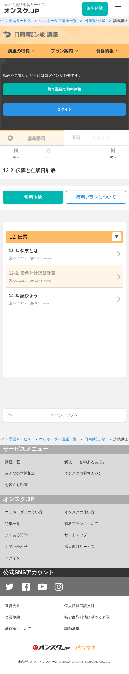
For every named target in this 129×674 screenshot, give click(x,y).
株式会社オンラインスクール (38, 661)
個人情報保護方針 (79, 606)
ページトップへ (64, 415)
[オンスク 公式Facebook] (26, 587)
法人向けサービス (79, 546)
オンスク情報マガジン (83, 473)
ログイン (64, 109)
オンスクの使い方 (79, 512)
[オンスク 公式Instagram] (59, 587)
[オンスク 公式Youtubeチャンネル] (42, 587)
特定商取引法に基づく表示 (87, 617)
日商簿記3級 (36, 34)
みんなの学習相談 (20, 473)
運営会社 (12, 606)
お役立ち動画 (16, 485)
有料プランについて (96, 196)
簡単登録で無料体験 (64, 89)
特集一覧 (12, 524)
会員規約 (12, 617)
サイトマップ (75, 535)
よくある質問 (16, 535)
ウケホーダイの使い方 (24, 512)
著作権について (18, 628)
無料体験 (33, 196)
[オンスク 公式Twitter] (9, 587)
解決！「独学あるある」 (85, 462)
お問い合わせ (16, 546)
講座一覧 (12, 462)
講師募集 (72, 628)
